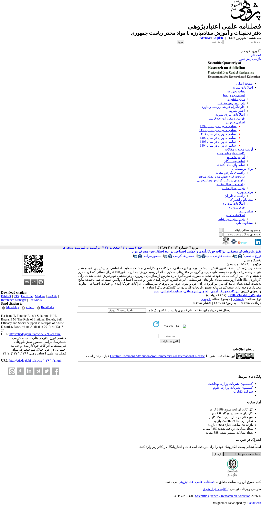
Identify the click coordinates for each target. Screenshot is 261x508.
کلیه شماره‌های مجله (231, 153)
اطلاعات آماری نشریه (230, 114)
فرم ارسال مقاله (233, 188)
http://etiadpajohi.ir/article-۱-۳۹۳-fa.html (35, 360)
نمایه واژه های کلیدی (231, 165)
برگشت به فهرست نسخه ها (81, 247)
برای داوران (245, 192)
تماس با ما (246, 211)
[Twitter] (46, 371)
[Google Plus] (20, 371)
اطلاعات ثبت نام (233, 203)
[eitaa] (11, 371)
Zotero (30, 307)
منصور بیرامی (152, 256)
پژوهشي (238, 299)
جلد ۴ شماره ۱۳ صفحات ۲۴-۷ (122, 247)
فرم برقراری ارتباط (231, 219)
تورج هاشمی (252, 256)
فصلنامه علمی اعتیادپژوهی (196, 482)
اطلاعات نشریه (242, 87)
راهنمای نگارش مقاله (230, 172)
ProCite (52, 296)
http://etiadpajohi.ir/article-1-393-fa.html (35, 334)
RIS (16, 296)
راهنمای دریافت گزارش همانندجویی (221, 180)
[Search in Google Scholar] (240, 257)
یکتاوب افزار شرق (215, 489)
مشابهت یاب (244, 223)
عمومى (206, 299)
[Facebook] (55, 371)
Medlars (40, 296)
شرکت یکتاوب (243, 391)
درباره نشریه (236, 99)
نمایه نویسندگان (234, 161)
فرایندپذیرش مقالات (231, 103)
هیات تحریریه (236, 91)
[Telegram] (38, 371)
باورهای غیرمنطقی (196, 291)
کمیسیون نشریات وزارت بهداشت (230, 383)
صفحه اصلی (244, 83)
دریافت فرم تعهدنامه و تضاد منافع (222, 176)
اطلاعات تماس (235, 215)
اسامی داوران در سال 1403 (218, 141)
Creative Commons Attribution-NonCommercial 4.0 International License (157, 356)
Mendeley (12, 307)
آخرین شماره (236, 157)
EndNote (27, 296)
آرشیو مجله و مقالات (239, 149)
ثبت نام (256, 55)
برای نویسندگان (242, 168)
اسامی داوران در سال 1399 (218, 126)
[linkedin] (258, 243)
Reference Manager (13, 300)
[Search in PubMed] (235, 257)
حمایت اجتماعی (171, 291)
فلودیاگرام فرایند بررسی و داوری (222, 107)
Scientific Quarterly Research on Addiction (222, 496)
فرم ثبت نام (237, 207)
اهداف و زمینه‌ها (234, 95)
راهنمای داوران (235, 195)
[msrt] (226, 243)
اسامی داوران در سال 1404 (218, 145)
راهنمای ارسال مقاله (231, 184)
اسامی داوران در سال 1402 (218, 137)
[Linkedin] (29, 371)
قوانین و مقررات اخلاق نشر (226, 118)
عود (156, 291)
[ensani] (233, 243)
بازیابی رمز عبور (250, 58)
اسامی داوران (235, 122)
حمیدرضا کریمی (184, 256)
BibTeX (6, 296)
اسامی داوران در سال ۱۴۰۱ (218, 134)
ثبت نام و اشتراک (241, 199)
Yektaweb (254, 503)
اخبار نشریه (237, 110)
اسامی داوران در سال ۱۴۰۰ (218, 130)
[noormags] (246, 243)
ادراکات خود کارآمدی (225, 291)
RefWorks (35, 300)
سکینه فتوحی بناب (218, 256)
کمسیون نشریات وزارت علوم (233, 387)
